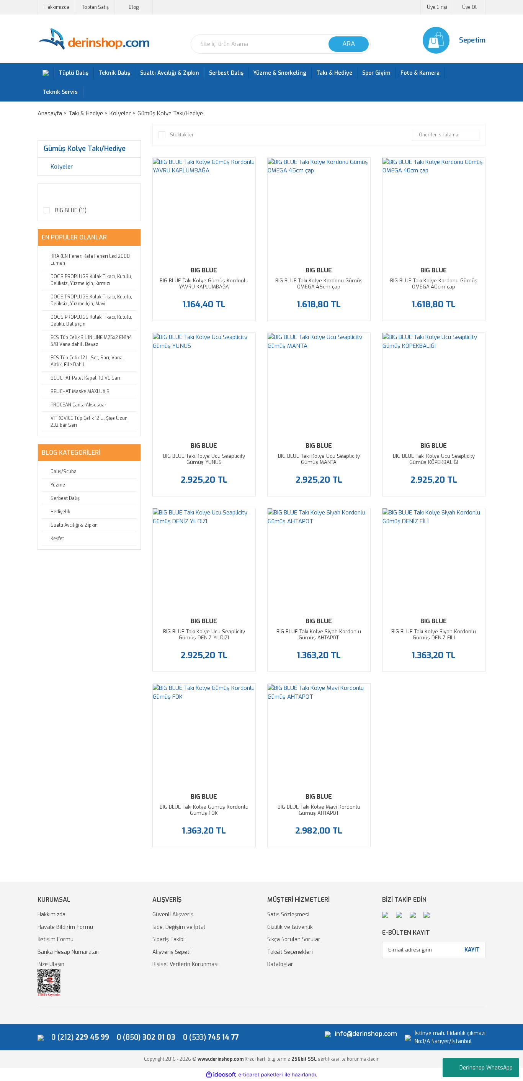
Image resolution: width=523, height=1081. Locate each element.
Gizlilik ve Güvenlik (290, 927)
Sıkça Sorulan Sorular (293, 939)
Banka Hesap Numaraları (69, 952)
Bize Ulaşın (51, 964)
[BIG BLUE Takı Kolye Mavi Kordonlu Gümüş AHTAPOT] (319, 735)
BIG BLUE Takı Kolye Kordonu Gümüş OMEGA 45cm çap (319, 284)
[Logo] (94, 39)
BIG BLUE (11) (71, 210)
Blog (134, 7)
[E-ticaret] (260, 1074)
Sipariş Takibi (168, 939)
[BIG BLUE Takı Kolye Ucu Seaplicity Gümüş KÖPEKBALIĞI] (433, 384)
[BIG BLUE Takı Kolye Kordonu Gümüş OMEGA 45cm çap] (319, 209)
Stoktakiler (182, 135)
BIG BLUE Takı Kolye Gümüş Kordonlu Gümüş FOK (204, 810)
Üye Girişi (437, 7)
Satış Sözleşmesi (288, 914)
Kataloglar (280, 964)
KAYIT (472, 949)
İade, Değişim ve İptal (178, 927)
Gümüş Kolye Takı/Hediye (170, 113)
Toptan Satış (95, 7)
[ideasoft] (221, 1074)
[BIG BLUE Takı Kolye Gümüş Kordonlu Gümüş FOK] (204, 735)
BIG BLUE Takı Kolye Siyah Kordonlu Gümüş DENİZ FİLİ (433, 635)
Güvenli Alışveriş (172, 914)
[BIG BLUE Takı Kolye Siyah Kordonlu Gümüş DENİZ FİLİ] (433, 559)
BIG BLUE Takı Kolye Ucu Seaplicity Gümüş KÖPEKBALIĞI (434, 459)
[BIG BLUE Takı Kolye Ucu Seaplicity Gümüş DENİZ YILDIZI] (204, 559)
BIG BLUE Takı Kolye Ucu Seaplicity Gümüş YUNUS (204, 459)
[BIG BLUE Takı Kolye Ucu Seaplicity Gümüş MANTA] (319, 384)
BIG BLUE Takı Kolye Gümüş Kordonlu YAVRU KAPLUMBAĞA (204, 284)
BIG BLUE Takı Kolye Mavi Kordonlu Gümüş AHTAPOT (319, 810)
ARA (348, 43)
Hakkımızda (56, 7)
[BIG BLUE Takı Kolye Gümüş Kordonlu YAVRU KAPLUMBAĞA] (204, 209)
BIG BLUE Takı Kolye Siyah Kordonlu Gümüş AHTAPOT (318, 635)
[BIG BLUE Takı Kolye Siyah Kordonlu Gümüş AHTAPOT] (319, 559)
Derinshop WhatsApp (486, 1067)
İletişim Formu (56, 939)
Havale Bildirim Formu (65, 927)
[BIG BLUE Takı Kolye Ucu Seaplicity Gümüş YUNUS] (204, 384)
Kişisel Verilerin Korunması (185, 964)
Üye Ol (469, 7)
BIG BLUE (204, 270)
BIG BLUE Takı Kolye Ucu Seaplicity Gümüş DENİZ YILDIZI (204, 635)
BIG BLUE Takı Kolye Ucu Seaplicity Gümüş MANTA (319, 459)
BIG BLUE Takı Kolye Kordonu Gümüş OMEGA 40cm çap (433, 284)
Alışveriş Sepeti (171, 952)
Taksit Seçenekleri (290, 952)
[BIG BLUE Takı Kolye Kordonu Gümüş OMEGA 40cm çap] (433, 209)
